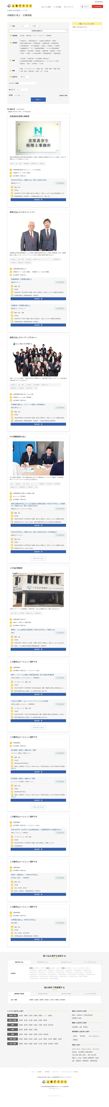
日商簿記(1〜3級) (76, 1018)
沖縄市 (63, 968)
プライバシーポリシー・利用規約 (69, 1071)
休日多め (74, 1052)
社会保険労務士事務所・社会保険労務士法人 (32, 61)
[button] (38, 31)
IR (41, 71)
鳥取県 (21, 1039)
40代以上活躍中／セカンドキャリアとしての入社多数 (29, 701)
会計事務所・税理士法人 (42, 58)
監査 (22, 68)
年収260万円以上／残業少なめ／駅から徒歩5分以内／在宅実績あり (34, 532)
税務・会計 (40, 68)
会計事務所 (75, 1027)
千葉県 (40, 1025)
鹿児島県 (62, 999)
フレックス (96, 1049)
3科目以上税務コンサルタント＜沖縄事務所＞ (23, 704)
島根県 (26, 1039)
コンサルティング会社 (53, 61)
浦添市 (48, 968)
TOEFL (59, 51)
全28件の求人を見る (38, 807)
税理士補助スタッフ (16, 407)
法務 (37, 71)
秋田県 (40, 1015)
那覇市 (31, 968)
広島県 (35, 1039)
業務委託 (49, 35)
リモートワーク (76, 1049)
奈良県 (40, 1034)
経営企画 (31, 71)
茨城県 (21, 1025)
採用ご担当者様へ (99, 1)
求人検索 (58, 7)
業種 (13, 60)
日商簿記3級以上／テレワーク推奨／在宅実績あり (28, 404)
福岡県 (31, 999)
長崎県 (41, 999)
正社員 (22, 35)
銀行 (29, 63)
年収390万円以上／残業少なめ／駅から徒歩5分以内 (29, 180)
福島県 (50, 1015)
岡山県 (30, 1039)
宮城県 (35, 1015)
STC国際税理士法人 (18, 437)
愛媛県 (55, 1039)
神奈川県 (50, 1025)
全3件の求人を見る (38, 558)
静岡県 (26, 1029)
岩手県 (30, 1015)
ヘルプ (32, 1071)
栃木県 (26, 1025)
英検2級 (52, 51)
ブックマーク (69, 7)
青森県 (26, 1015)
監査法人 (23, 63)
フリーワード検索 (13, 83)
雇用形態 (14, 35)
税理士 (54, 40)
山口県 (40, 1039)
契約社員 (28, 35)
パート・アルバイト (39, 35)
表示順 (11, 95)
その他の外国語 (37, 53)
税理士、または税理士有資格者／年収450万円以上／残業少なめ (33, 630)
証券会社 (34, 63)
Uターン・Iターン (86, 1049)
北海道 (21, 1015)
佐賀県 (36, 999)
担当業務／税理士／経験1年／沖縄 (23, 778)
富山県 (26, 1020)
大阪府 (30, 1034)
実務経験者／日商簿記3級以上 (21, 279)
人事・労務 (23, 71)
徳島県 (45, 1039)
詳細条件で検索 (63, 95)
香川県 (50, 1039)
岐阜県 (21, 1029)
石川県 (30, 1020)
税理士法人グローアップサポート (23, 337)
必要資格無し (57, 53)
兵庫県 (35, 1034)
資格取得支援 (93, 1060)
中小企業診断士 (35, 46)
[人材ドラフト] (19, 6)
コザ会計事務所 (16, 568)
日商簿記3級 (55, 43)
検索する (38, 99)
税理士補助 (14, 923)
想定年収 (14, 76)
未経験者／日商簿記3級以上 (20, 305)
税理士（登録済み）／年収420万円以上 (24, 875)
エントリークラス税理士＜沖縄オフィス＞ (22, 781)
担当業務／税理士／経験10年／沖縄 (23, 750)
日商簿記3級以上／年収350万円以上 (23, 920)
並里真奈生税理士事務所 (19, 116)
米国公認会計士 (33, 40)
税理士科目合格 (88, 1015)
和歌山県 (45, 1034)
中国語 (28, 53)
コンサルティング (30, 68)
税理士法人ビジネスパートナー (22, 212)
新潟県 (21, 1020)
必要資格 (14, 42)
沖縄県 (26, 10)
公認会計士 (23, 40)
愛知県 (30, 1029)
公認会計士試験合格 (45, 40)
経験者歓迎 (86, 1060)
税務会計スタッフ (16, 183)
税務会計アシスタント (17, 535)
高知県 (60, 1039)
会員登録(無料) (98, 6)
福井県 (35, 1020)
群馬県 (30, 1025)
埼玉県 (35, 1025)
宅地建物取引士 (25, 48)
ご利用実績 (47, 1071)
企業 (80, 1027)
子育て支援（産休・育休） (79, 1054)
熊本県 (46, 999)
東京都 (45, 1025)
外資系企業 (31, 58)
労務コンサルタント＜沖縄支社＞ (20, 832)
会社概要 (39, 1071)
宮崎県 (57, 999)
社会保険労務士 (25, 46)
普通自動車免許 (47, 53)
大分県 (52, 999)
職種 (13, 70)
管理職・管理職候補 (88, 1057)
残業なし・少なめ (77, 1057)
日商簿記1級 (37, 43)
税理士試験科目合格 (26, 43)
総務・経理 (57, 68)
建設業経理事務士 (40, 48)
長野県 (45, 1020)
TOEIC (22, 53)
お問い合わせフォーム (54, 1088)
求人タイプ (12, 89)
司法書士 (50, 46)
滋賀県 (21, 1034)
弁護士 (44, 46)
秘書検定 (23, 51)
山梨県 (40, 1020)
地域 (13, 26)
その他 (41, 63)
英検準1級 (45, 51)
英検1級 (38, 51)
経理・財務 (49, 68)
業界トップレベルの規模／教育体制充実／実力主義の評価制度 (32, 675)
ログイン (86, 6)
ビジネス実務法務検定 (53, 48)
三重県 (35, 1029)
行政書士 (57, 46)
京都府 (26, 1034)
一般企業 (23, 58)
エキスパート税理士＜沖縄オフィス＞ (21, 753)
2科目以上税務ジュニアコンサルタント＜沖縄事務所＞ (25, 677)
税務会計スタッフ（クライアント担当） (22, 508)
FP (32, 48)
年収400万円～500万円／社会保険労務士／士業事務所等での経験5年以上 (36, 830)
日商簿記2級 (46, 43)
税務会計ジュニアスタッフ (18, 308)
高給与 (97, 1057)
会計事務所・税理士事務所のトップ (15, 10)
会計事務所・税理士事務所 (85, 1052)
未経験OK (78, 1060)
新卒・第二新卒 (92, 1054)
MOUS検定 (31, 51)
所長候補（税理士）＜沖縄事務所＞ (20, 877)
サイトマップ (55, 1071)
